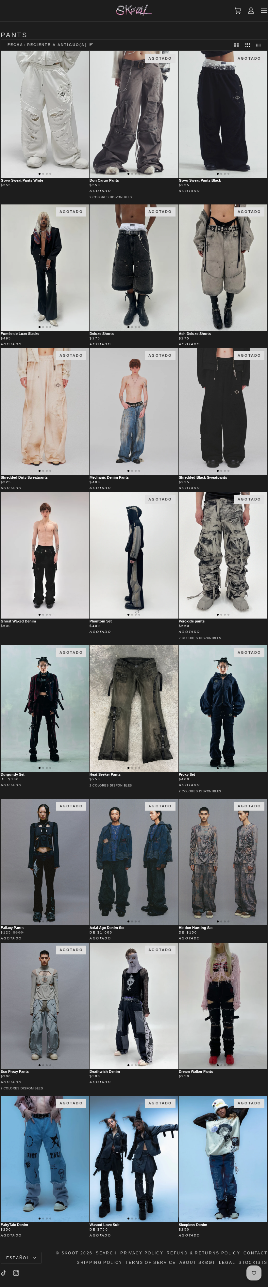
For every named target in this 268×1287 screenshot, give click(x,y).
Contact (255, 1253)
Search (106, 1253)
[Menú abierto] (260, 11)
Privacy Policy (141, 1253)
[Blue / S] (223, 1006)
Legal (227, 1262)
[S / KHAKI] (134, 708)
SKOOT (70, 1253)
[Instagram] (16, 1273)
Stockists (253, 1262)
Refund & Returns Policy (203, 1253)
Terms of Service (151, 1262)
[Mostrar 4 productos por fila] (260, 45)
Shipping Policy (99, 1262)
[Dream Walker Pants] (223, 1006)
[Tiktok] (4, 1273)
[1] (45, 555)
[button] (40, 174)
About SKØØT (197, 1262)
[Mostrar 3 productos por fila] (247, 45)
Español (19, 1258)
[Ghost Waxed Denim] (45, 555)
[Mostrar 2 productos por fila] (236, 45)
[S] (45, 114)
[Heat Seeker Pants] (134, 708)
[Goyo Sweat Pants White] (45, 114)
